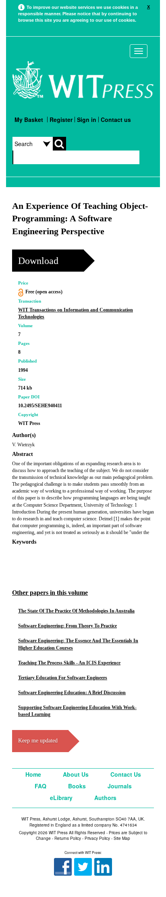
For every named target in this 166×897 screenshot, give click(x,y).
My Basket (29, 119)
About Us (76, 774)
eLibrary (61, 798)
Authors (105, 798)
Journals (120, 786)
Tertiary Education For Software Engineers (62, 677)
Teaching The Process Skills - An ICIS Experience (69, 663)
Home (33, 774)
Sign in (86, 119)
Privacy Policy (97, 838)
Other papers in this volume (50, 592)
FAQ (40, 786)
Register (61, 119)
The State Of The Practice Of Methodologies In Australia (76, 611)
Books (77, 786)
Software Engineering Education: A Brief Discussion (72, 692)
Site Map (122, 838)
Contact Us (125, 774)
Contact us (116, 119)
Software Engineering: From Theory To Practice (67, 626)
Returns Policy (67, 838)
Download (38, 261)
